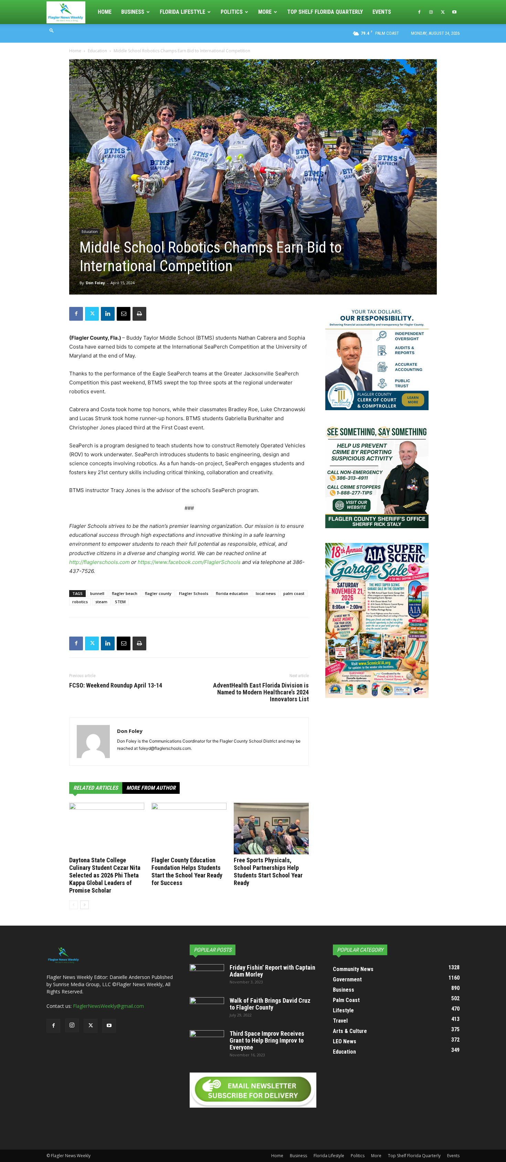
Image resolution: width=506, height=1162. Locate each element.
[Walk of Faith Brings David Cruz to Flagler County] (207, 1009)
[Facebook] (419, 12)
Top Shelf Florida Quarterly (325, 12)
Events (381, 12)
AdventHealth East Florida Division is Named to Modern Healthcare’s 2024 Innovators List (261, 692)
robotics (80, 601)
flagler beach (124, 593)
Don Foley (95, 282)
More (265, 12)
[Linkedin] (108, 314)
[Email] (123, 314)
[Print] (139, 314)
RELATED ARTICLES (95, 788)
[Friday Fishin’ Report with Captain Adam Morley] (207, 976)
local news (266, 593)
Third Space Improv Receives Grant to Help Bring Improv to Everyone (267, 1040)
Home (105, 12)
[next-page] (84, 904)
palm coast (293, 593)
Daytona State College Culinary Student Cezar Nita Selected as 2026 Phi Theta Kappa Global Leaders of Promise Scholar (104, 875)
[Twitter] (443, 12)
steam (101, 601)
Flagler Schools (193, 593)
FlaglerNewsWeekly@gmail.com (108, 1006)
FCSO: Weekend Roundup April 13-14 (115, 685)
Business (132, 12)
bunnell (97, 593)
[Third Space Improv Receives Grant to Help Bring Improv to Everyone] (207, 1042)
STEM (120, 601)
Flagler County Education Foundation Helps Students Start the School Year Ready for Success (186, 871)
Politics (232, 12)
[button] (51, 30)
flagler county (158, 593)
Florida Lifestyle (182, 12)
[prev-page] (73, 904)
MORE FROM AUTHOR (151, 788)
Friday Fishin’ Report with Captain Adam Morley (272, 971)
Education (97, 51)
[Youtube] (454, 12)
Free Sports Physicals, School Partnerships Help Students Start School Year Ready (268, 871)
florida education (232, 593)
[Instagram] (431, 12)
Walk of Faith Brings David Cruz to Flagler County (270, 1004)
